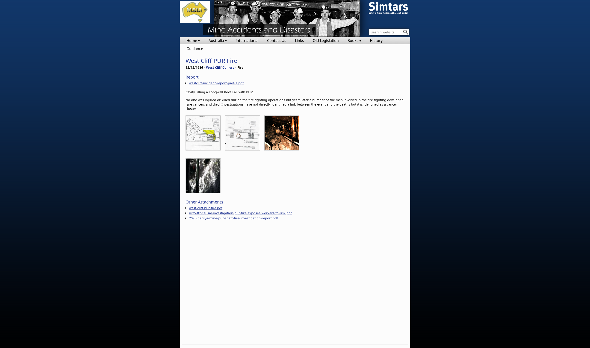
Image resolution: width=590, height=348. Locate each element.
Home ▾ (193, 40)
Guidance (194, 48)
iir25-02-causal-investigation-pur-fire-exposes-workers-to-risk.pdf (240, 213)
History (376, 40)
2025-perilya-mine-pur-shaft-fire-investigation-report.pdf (233, 218)
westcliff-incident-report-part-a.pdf (216, 83)
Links (299, 40)
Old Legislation (326, 40)
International (247, 40)
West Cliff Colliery (220, 67)
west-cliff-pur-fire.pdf (205, 208)
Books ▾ (354, 40)
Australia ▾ (218, 40)
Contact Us (276, 40)
